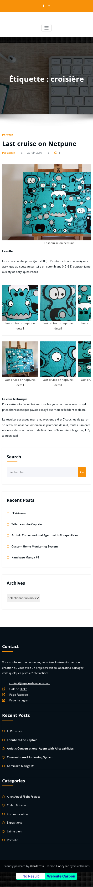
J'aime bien (14, 831)
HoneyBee (62, 866)
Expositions (14, 823)
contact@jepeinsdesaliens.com (29, 683)
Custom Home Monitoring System (34, 546)
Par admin (8, 152)
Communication (17, 814)
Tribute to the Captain (26, 524)
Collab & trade (16, 805)
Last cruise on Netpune (39, 143)
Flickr (23, 689)
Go (82, 472)
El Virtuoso (18, 513)
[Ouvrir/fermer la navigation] (46, 27)
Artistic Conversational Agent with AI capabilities (44, 535)
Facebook (23, 695)
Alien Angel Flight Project (23, 797)
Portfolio (7, 135)
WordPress (37, 866)
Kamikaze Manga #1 (25, 557)
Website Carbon (61, 876)
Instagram (23, 700)
